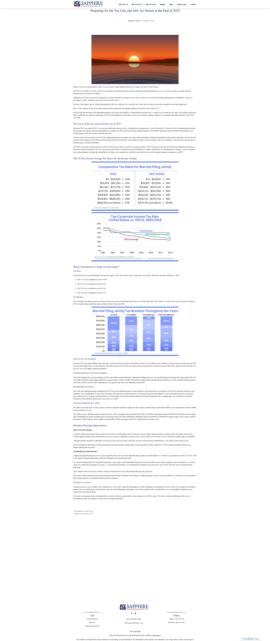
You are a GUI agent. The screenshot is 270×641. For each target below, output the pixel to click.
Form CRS (137, 631)
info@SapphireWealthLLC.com (133, 623)
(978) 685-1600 (179, 619)
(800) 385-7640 (180, 622)
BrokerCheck (157, 635)
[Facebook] (131, 613)
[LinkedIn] (135, 613)
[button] (123, 4)
